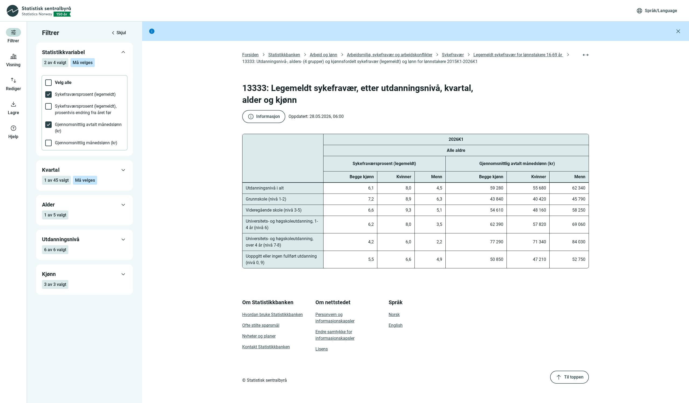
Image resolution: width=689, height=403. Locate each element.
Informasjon (268, 116)
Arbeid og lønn (323, 54)
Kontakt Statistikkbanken (266, 346)
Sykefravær (453, 54)
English (396, 325)
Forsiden (250, 54)
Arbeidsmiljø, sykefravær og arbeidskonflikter (389, 54)
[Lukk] (678, 31)
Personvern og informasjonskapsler (334, 318)
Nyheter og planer (259, 336)
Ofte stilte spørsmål (260, 325)
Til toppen (573, 377)
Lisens (321, 349)
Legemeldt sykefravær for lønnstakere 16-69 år (518, 54)
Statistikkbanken (284, 54)
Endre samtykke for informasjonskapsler (334, 335)
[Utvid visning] (585, 54)
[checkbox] (84, 83)
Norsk (394, 314)
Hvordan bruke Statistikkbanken (272, 314)
